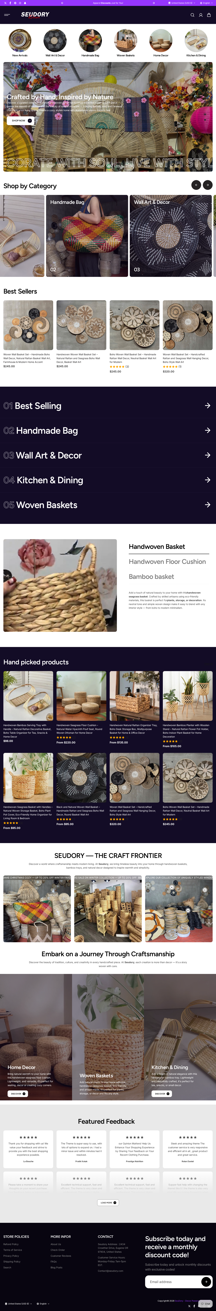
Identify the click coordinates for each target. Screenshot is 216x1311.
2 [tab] (205, 120)
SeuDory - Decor (183, 1301)
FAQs (54, 1261)
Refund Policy (11, 1244)
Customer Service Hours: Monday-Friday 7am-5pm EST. (112, 1261)
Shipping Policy (11, 1261)
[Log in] (200, 15)
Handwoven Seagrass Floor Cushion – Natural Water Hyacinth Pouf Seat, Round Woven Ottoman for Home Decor (79, 729)
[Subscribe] (206, 1282)
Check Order (58, 1249)
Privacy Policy (11, 1255)
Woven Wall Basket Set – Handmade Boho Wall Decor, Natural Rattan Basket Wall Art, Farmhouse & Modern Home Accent (27, 358)
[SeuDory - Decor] (35, 15)
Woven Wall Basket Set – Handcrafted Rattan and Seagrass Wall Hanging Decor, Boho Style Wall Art (186, 358)
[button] (209, 15)
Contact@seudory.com (110, 1270)
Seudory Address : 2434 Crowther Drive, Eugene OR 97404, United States (113, 1248)
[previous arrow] (196, 185)
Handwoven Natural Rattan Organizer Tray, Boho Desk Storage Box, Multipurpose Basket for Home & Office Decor (133, 729)
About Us (56, 1244)
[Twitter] (5, 3)
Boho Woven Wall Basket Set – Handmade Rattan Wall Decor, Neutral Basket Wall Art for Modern (133, 358)
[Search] (192, 15)
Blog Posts (56, 1267)
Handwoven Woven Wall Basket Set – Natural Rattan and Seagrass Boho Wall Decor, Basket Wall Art (78, 358)
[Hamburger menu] (7, 15)
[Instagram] (20, 3)
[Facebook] (10, 3)
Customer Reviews (61, 1255)
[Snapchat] (25, 3)
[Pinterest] (15, 3)
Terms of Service (12, 1249)
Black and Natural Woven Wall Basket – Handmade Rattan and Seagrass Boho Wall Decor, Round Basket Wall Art (80, 810)
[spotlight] (171, 887)
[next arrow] (208, 185)
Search (7, 1267)
